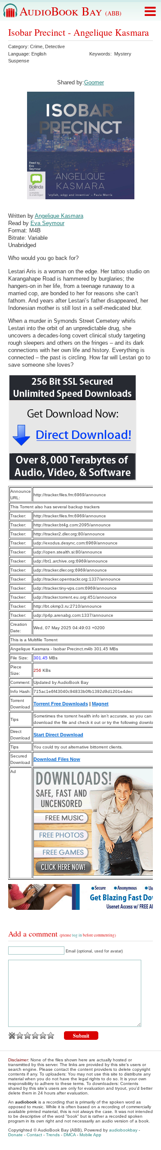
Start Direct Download (58, 734)
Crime (36, 46)
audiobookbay (123, 1130)
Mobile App (90, 1134)
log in (77, 935)
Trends (53, 1134)
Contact (34, 1134)
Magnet (100, 703)
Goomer (94, 82)
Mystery (122, 53)
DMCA (70, 1134)
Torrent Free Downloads (60, 703)
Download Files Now (56, 759)
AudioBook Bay (70, 11)
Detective (55, 46)
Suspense (18, 60)
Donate (15, 1134)
